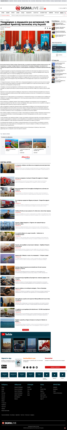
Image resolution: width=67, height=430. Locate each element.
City (29, 0)
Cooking (52, 0)
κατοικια (8, 133)
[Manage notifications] (65, 428)
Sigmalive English (57, 0)
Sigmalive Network (4, 0)
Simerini (15, 0)
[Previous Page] (3, 146)
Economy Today (25, 0)
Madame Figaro (39, 0)
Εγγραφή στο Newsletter (55, 367)
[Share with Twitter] (47, 28)
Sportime (19, 0)
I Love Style (33, 0)
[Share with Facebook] (45, 28)
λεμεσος (4, 133)
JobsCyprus (64, 0)
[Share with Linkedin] (50, 28)
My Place (48, 0)
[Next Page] (48, 146)
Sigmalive (11, 0)
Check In (44, 0)
